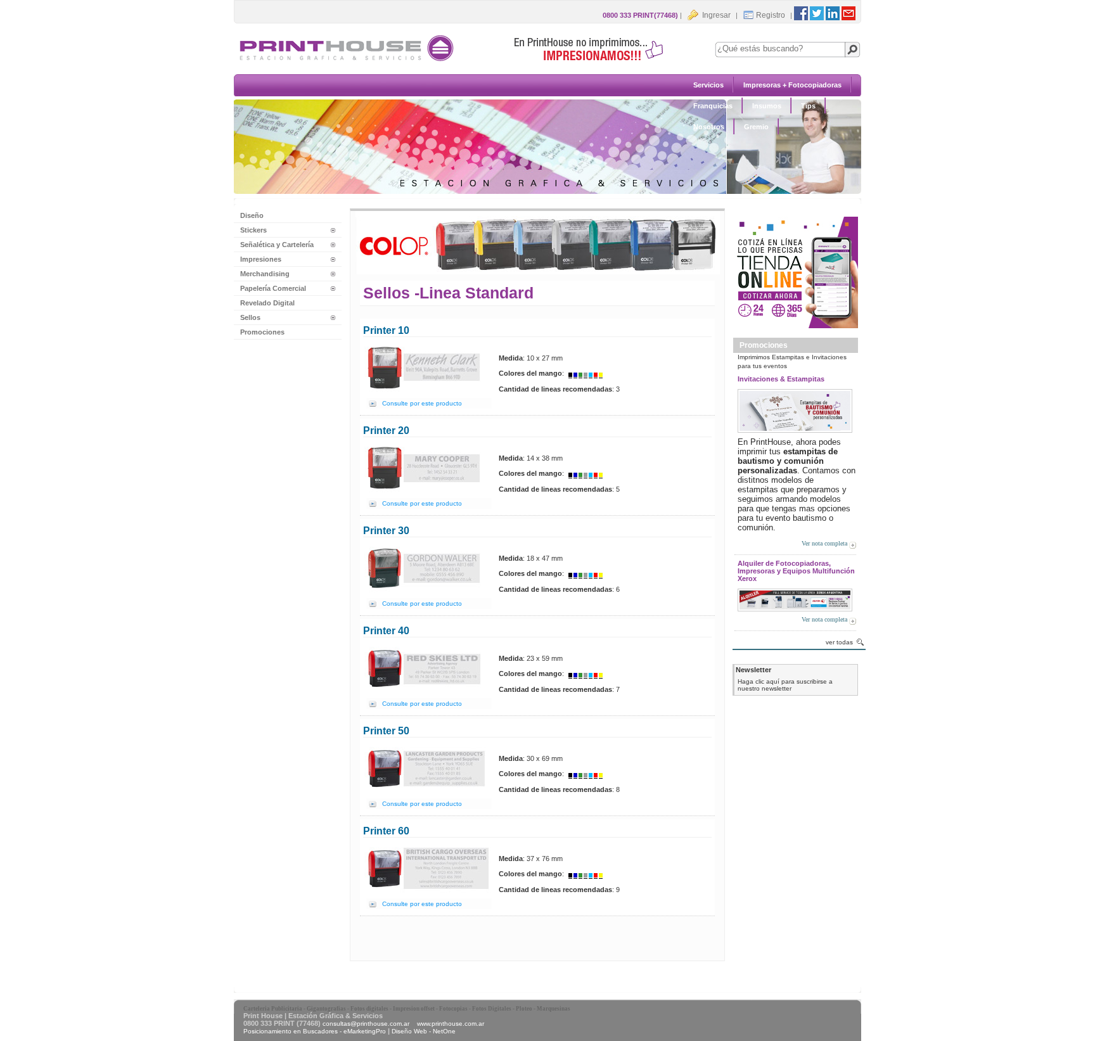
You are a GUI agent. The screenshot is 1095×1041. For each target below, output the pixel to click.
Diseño (252, 215)
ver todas (839, 642)
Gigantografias (326, 1009)
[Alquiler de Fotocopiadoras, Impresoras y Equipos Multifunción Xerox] (795, 597)
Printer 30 (386, 530)
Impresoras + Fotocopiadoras (792, 85)
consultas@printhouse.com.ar (366, 1023)
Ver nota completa (824, 543)
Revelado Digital (267, 303)
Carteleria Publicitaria (272, 1009)
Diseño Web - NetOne (424, 1031)
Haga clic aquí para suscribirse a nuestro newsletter (785, 685)
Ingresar (715, 15)
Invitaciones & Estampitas (781, 379)
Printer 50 (386, 730)
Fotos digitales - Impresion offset (392, 1009)
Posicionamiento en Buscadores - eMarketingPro (314, 1031)
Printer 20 (386, 430)
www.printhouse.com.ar (450, 1023)
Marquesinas (553, 1009)
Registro (770, 15)
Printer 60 (386, 831)
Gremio (756, 127)
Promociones (262, 332)
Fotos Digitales (491, 1009)
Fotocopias (453, 1009)
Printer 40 (386, 630)
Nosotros (708, 127)
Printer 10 (386, 330)
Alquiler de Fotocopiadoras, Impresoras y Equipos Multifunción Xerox (796, 570)
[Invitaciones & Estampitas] (795, 409)
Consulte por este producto (422, 403)
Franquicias (713, 106)
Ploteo (524, 1009)
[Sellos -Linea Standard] (459, 61)
